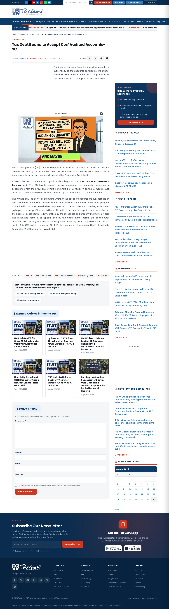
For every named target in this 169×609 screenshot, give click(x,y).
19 (130, 494)
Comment (20, 421)
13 (136, 489)
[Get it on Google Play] (113, 548)
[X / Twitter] (30, 2)
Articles (35, 34)
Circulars (112, 574)
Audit (29, 276)
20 (136, 494)
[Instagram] (41, 2)
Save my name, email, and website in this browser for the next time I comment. (49, 486)
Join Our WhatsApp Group (31, 293)
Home (16, 21)
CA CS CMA (113, 21)
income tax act (44, 276)
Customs (92, 21)
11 (124, 489)
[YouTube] (33, 2)
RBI (132, 21)
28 (142, 499)
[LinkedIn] (37, 2)
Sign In (150, 2)
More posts (121, 192)
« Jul (117, 509)
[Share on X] (89, 58)
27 (136, 499)
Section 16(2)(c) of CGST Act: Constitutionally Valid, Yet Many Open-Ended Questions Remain (135, 163)
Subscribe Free (72, 544)
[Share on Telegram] (107, 58)
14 (142, 489)
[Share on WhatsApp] (101, 58)
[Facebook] (26, 2)
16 (154, 489)
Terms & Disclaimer (149, 598)
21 (142, 494)
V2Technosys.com (61, 598)
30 (154, 499)
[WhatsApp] (45, 2)
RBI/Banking (86, 578)
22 (148, 494)
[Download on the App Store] (133, 548)
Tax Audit (103, 276)
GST (102, 21)
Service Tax (52, 21)
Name (18, 452)
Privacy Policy (133, 598)
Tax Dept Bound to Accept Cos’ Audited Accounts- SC (58, 47)
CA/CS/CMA (86, 587)
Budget (39, 21)
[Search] (91, 3)
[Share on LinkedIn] (95, 58)
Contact (138, 582)
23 (154, 494)
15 (148, 489)
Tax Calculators (114, 587)
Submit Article (140, 574)
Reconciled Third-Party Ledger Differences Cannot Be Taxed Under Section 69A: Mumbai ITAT (133, 242)
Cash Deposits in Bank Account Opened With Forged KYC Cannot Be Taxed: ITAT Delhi (136, 328)
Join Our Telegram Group (65, 293)
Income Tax (27, 21)
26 (130, 499)
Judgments (113, 578)
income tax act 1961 (65, 276)
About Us (138, 570)
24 (118, 499)
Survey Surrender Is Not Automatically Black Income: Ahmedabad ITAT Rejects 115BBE (135, 229)
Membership (140, 587)
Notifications (113, 570)
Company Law (68, 21)
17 (118, 494)
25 (124, 499)
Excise (81, 21)
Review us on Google (29, 300)
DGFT (124, 21)
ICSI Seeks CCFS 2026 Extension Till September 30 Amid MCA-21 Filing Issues (133, 279)
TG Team (19, 58)
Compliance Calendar (117, 582)
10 (118, 489)
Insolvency (85, 582)
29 (148, 499)
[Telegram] (49, 2)
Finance (148, 21)
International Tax (61, 587)
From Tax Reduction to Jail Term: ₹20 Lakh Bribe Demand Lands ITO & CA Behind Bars (134, 292)
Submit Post (135, 2)
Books (120, 2)
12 (130, 489)
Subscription (104, 2)
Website (19, 475)
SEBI (139, 21)
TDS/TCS (58, 582)
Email (18, 463)
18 (124, 494)
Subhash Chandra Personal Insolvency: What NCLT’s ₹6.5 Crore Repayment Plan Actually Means (135, 315)
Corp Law (160, 21)
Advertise (139, 578)
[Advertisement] (32, 91)
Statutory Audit (86, 276)
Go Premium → (136, 122)
